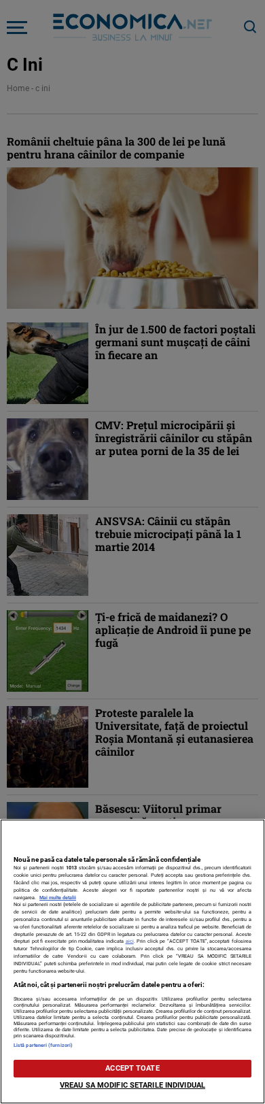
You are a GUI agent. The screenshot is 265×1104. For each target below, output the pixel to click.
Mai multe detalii (57, 897)
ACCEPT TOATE (132, 1068)
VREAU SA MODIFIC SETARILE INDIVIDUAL (132, 1085)
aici (130, 941)
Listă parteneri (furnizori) (43, 1045)
